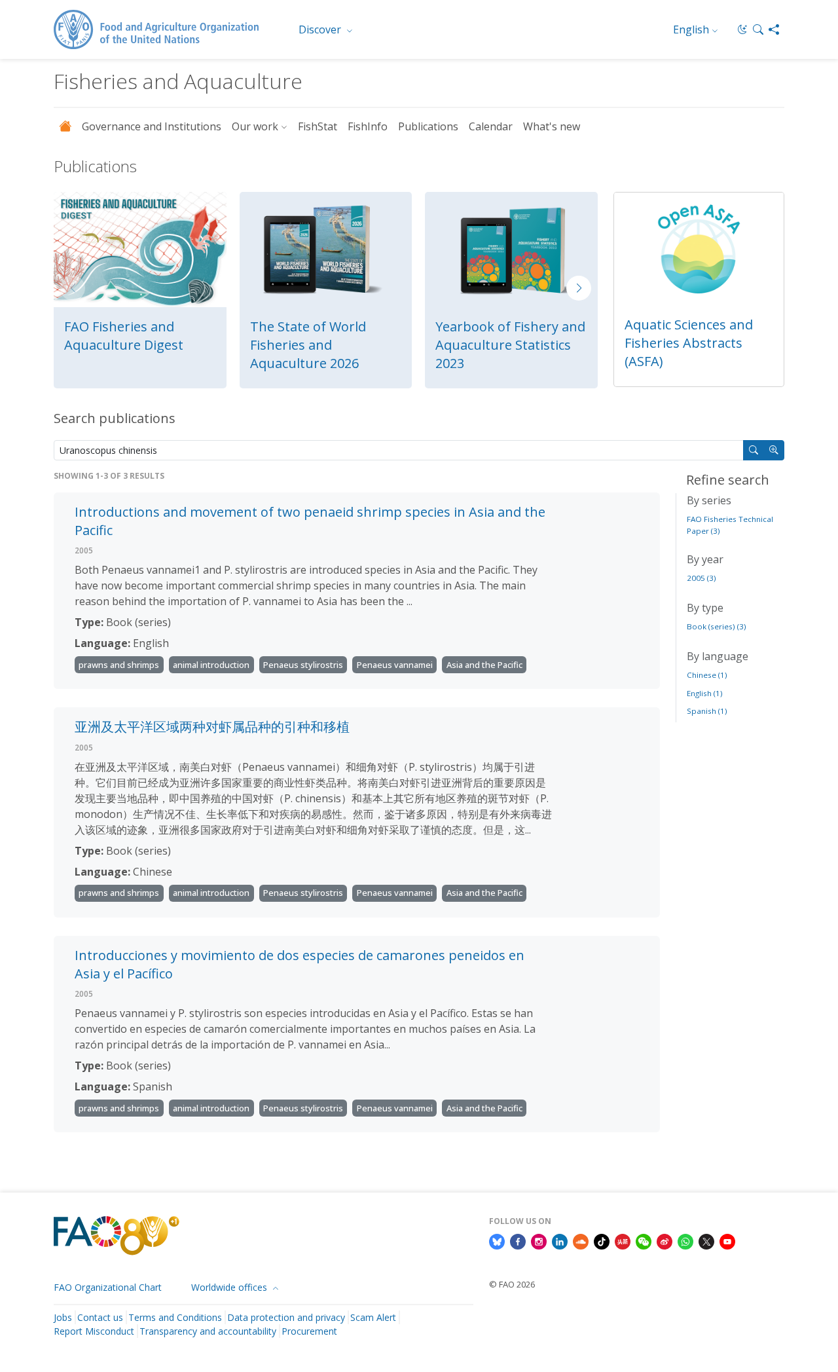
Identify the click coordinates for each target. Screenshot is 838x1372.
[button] (758, 29)
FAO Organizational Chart (108, 1287)
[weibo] (664, 1240)
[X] (706, 1240)
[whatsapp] (685, 1240)
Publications (428, 126)
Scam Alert (373, 1317)
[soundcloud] (581, 1240)
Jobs (63, 1317)
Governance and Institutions (151, 126)
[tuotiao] (622, 1240)
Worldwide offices (230, 1287)
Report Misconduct (94, 1331)
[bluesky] (497, 1240)
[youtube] (727, 1240)
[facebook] (518, 1240)
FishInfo (368, 126)
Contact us (100, 1317)
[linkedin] (560, 1240)
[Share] (774, 29)
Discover (321, 29)
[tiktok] (602, 1240)
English (691, 29)
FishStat (317, 126)
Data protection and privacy (286, 1317)
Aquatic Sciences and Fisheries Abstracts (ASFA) (689, 343)
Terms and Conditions (175, 1317)
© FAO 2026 (512, 1284)
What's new (551, 126)
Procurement (309, 1331)
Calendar (491, 126)
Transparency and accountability (207, 1331)
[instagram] (539, 1240)
